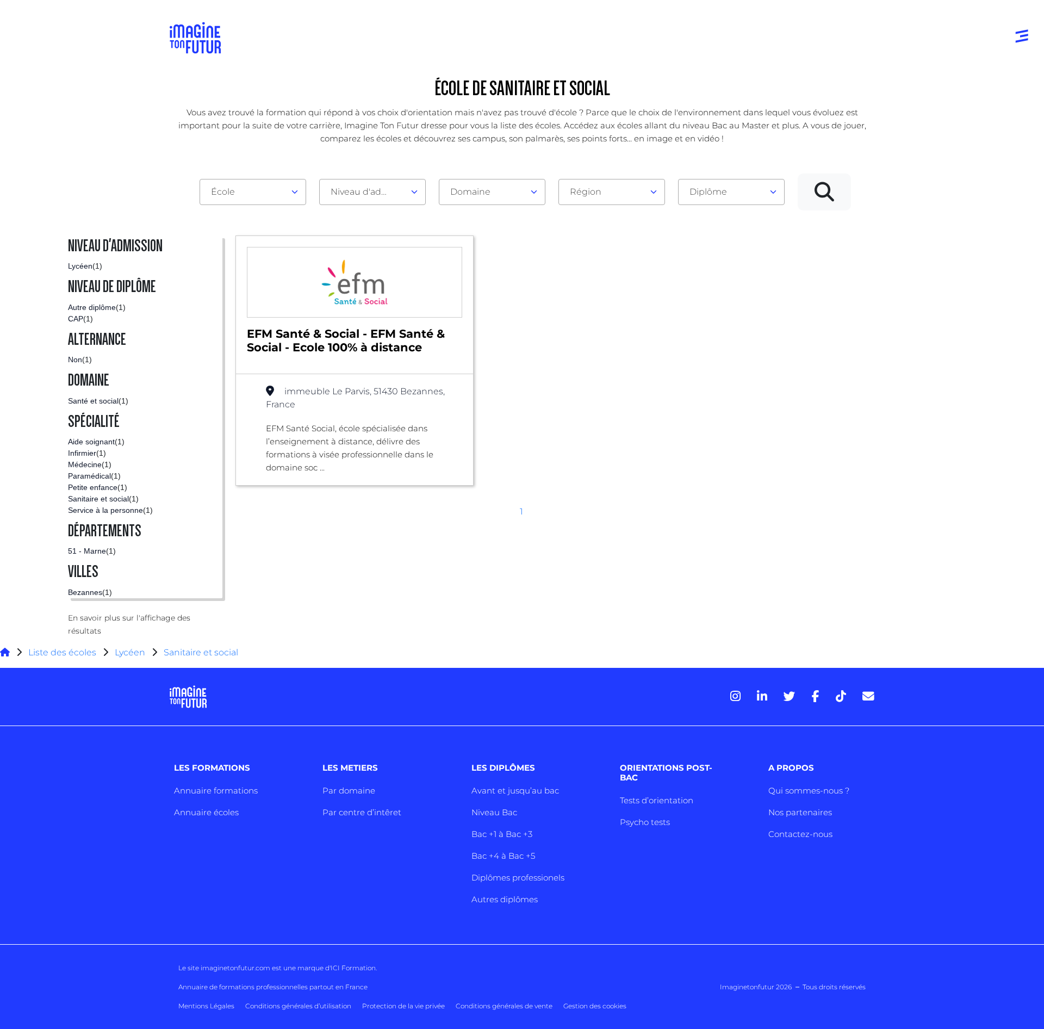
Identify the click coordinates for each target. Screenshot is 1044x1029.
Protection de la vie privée (403, 1006)
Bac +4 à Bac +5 (503, 856)
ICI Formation (353, 968)
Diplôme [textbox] (708, 192)
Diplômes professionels (517, 877)
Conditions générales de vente (504, 1006)
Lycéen (130, 652)
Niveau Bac (494, 812)
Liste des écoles (62, 652)
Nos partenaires (800, 812)
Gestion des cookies (594, 1006)
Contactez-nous (800, 834)
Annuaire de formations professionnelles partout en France (273, 987)
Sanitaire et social (201, 652)
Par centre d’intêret (361, 812)
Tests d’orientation (656, 800)
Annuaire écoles (206, 812)
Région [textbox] (585, 192)
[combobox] (253, 192)
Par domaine (348, 790)
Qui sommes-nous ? (808, 790)
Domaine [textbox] (470, 192)
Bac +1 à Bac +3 (501, 834)
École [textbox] (223, 192)
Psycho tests (645, 822)
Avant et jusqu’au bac (515, 790)
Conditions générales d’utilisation (298, 1006)
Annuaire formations (216, 790)
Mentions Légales (206, 1006)
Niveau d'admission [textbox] (368, 192)
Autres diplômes (504, 899)
